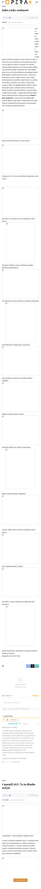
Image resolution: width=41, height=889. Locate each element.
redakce (4, 22)
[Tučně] (4, 709)
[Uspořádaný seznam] (13, 709)
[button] (3, 2)
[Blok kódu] (20, 709)
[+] (28, 709)
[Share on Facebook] (6, 17)
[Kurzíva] (6, 709)
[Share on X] (33, 666)
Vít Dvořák (5, 800)
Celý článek (20, 880)
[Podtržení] (8, 709)
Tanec (4, 6)
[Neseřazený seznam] (16, 709)
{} (25, 709)
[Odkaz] (23, 709)
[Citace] (18, 709)
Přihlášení (35, 696)
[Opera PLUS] (18, 2)
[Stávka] (11, 709)
